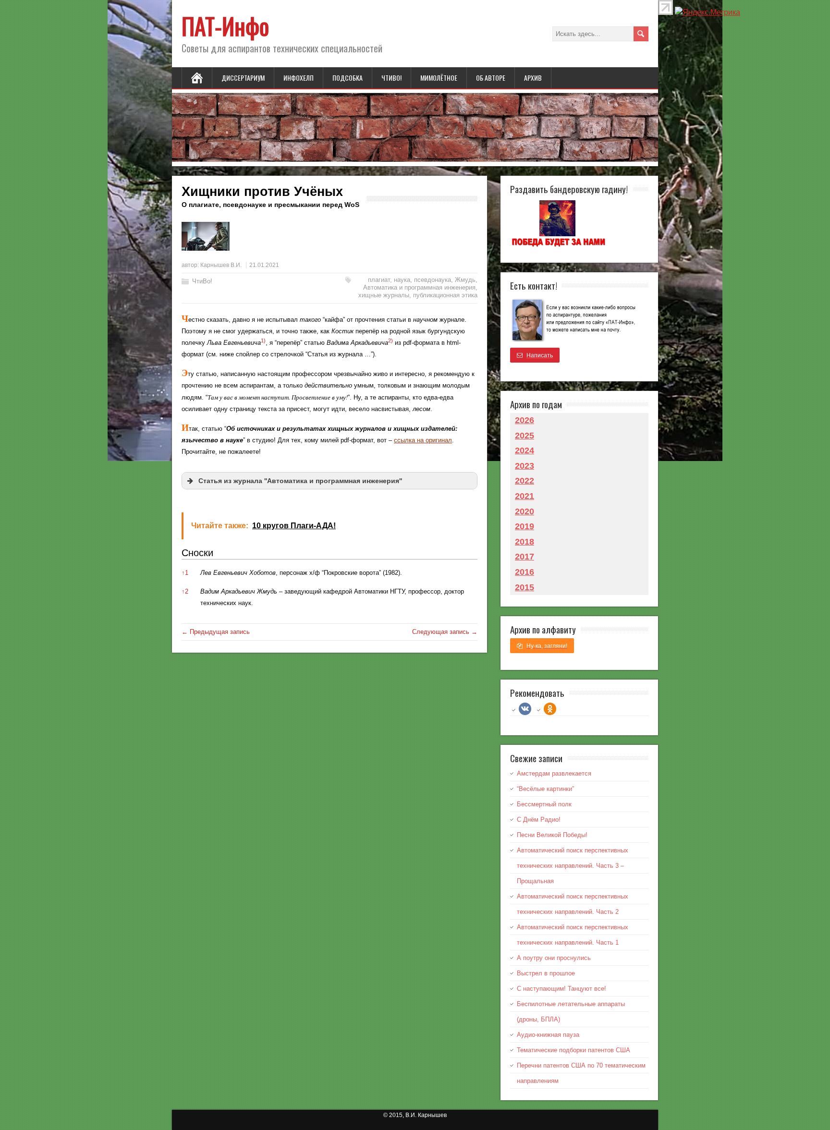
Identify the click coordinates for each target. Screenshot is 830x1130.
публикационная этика (445, 295)
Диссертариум (243, 78)
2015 (524, 587)
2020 (524, 511)
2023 (524, 466)
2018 (524, 542)
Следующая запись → (444, 631)
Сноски (197, 552)
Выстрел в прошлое (546, 973)
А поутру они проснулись (554, 957)
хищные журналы (383, 295)
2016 (524, 572)
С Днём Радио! (539, 819)
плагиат (379, 279)
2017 (524, 556)
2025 (524, 435)
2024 (524, 450)
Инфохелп (298, 78)
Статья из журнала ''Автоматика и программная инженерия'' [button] (300, 481)
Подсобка (347, 78)
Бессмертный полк (544, 804)
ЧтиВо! (391, 78)
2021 (524, 496)
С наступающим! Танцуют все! (561, 988)
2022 (524, 481)
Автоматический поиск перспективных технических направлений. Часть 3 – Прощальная (572, 866)
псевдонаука (432, 279)
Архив (533, 78)
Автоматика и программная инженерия (419, 287)
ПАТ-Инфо (225, 26)
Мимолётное (438, 78)
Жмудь (465, 279)
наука (402, 279)
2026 (524, 420)
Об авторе (490, 78)
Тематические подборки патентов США (573, 1050)
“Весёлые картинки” (545, 788)
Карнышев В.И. (221, 265)
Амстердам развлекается (554, 773)
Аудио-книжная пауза (548, 1034)
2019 (524, 526)
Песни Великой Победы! (552, 834)
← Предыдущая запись (216, 631)
